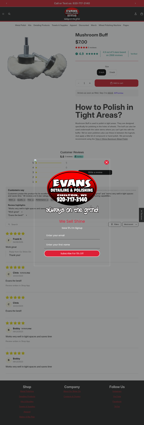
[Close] (106, 162)
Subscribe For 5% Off (72, 253)
